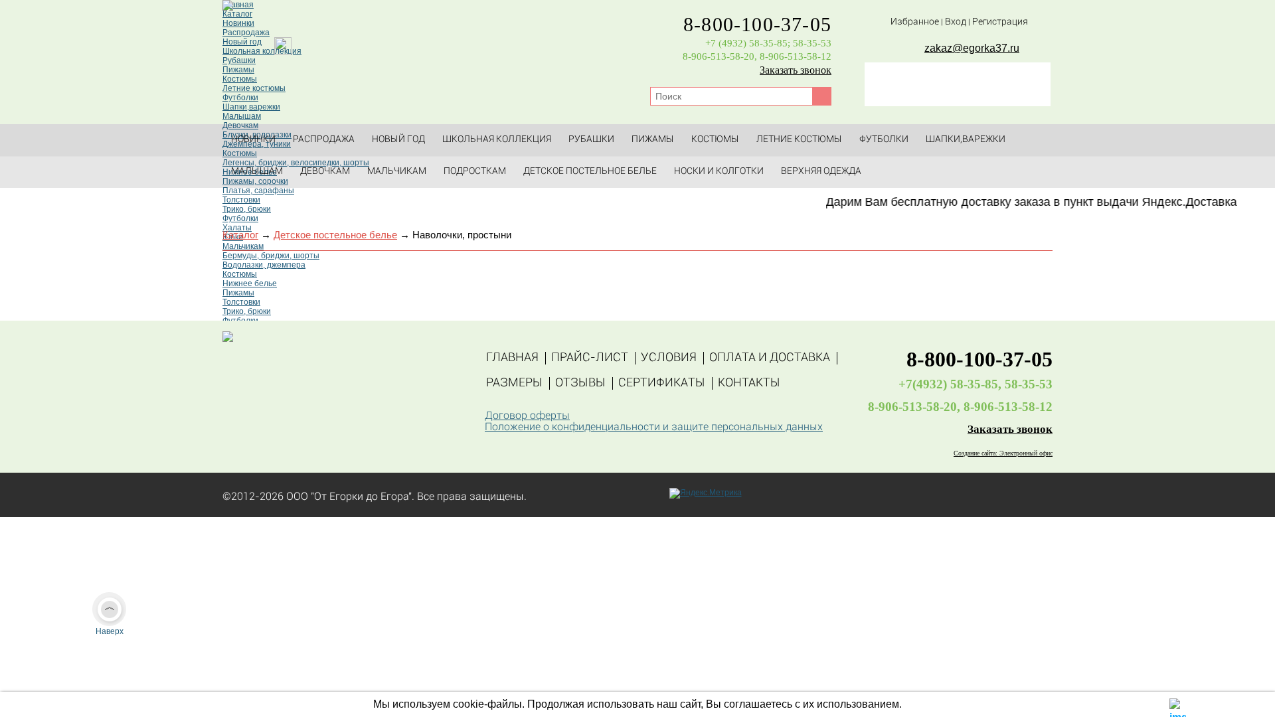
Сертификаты (661, 383)
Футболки (240, 97)
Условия (669, 358)
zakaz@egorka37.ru (971, 48)
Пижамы (238, 69)
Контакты (749, 383)
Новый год (398, 140)
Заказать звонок (795, 70)
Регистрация (1000, 22)
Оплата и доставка (769, 358)
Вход (955, 22)
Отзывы (580, 383)
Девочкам (325, 172)
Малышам (241, 116)
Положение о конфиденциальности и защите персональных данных (654, 427)
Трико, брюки (246, 209)
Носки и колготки (719, 172)
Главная (238, 4)
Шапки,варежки (251, 107)
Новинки (238, 23)
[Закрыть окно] (1177, 705)
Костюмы (239, 79)
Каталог (237, 14)
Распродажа (246, 32)
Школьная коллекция (496, 140)
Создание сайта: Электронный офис (1003, 453)
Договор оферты (527, 416)
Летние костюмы (254, 88)
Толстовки (241, 199)
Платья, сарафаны (258, 190)
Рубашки (239, 60)
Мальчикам (396, 172)
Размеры (514, 383)
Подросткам (475, 172)
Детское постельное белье (590, 172)
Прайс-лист (589, 358)
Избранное (915, 22)
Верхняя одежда (821, 172)
